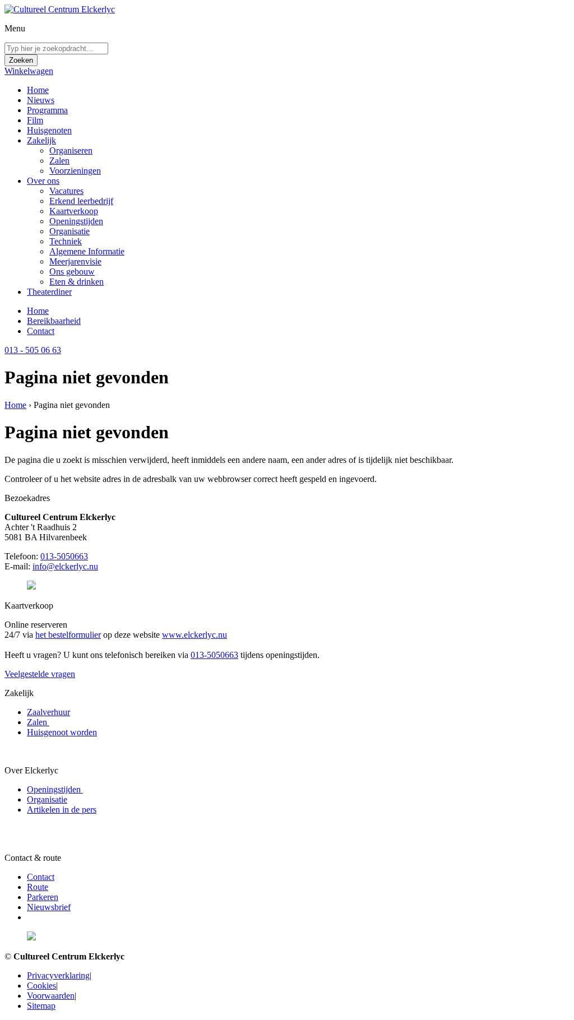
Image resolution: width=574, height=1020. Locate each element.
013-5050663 (64, 556)
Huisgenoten (49, 130)
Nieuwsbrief (49, 907)
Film (35, 120)
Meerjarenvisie (75, 261)
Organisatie (69, 231)
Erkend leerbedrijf (81, 201)
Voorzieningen (75, 170)
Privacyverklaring (58, 975)
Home (38, 90)
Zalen (59, 160)
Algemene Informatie (86, 251)
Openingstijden (76, 221)
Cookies (41, 985)
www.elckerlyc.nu (194, 634)
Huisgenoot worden (62, 732)
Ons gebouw (72, 271)
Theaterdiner (49, 291)
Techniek (65, 241)
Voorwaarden (51, 995)
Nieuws (40, 100)
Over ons (43, 181)
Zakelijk (41, 140)
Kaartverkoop (73, 211)
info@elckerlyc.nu (65, 566)
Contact (40, 331)
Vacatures (66, 191)
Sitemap (41, 1005)
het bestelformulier (68, 634)
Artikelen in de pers (61, 809)
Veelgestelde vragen (39, 674)
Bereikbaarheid (54, 321)
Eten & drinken (76, 281)
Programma (47, 110)
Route (37, 887)
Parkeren (42, 897)
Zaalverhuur (48, 712)
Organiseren (70, 150)
